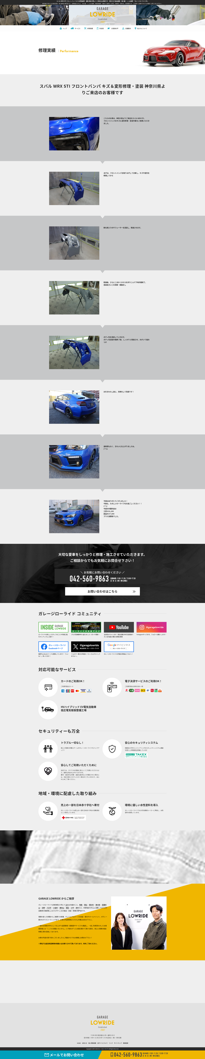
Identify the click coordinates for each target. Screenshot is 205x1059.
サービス (77, 28)
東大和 (98, 905)
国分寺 (91, 905)
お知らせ (84, 1043)
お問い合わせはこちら (102, 591)
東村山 (62, 908)
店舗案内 (128, 28)
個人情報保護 (92, 1043)
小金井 (55, 908)
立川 (67, 905)
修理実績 (90, 28)
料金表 (102, 28)
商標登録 (125, 1043)
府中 (77, 908)
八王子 (49, 908)
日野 (43, 908)
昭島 (80, 905)
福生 (67, 908)
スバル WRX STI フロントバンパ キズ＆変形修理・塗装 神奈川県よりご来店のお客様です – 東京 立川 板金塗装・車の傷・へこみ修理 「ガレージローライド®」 (103, 1)
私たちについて (142, 28)
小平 (72, 908)
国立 (85, 905)
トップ (65, 28)
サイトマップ (118, 1043)
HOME (79, 1043)
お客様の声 (114, 28)
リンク (111, 1043)
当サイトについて (102, 1043)
